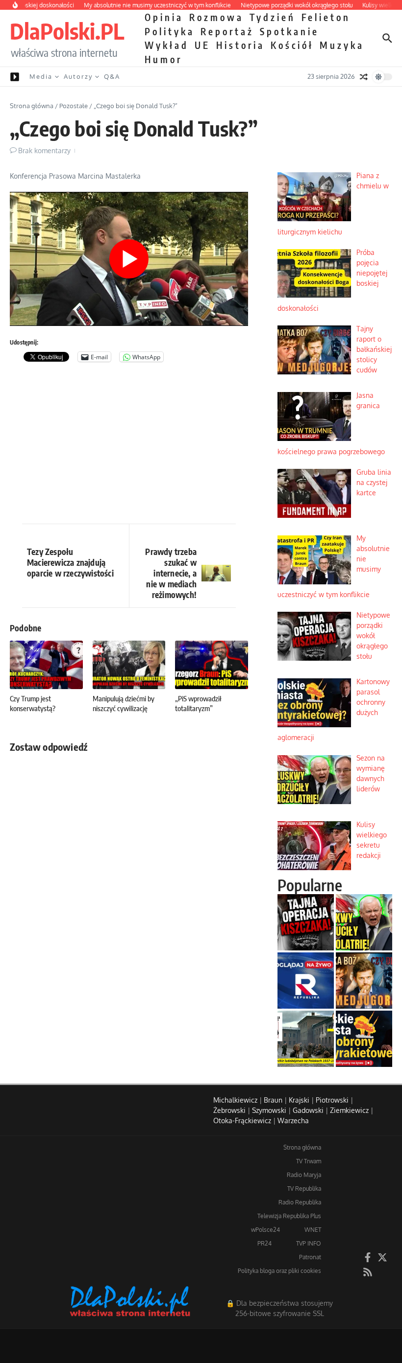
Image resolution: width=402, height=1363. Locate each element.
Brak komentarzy (44, 150)
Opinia (164, 17)
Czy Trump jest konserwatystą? (32, 703)
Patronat (310, 1257)
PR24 (264, 1243)
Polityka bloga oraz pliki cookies (279, 1270)
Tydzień (273, 17)
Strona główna (31, 106)
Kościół (292, 45)
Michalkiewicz (235, 1100)
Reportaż (227, 31)
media (40, 76)
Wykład (167, 45)
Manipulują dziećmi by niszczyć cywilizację (123, 703)
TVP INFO (308, 1243)
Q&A (112, 76)
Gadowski (308, 1110)
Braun (273, 1100)
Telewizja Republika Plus (289, 1216)
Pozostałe (73, 106)
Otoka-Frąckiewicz (242, 1120)
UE (202, 45)
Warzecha (293, 1120)
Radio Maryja (304, 1174)
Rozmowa (216, 17)
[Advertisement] (129, 445)
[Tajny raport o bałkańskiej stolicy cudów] (364, 980)
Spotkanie (289, 31)
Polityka (170, 31)
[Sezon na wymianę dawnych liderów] (364, 922)
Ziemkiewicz (349, 1110)
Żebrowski (229, 1110)
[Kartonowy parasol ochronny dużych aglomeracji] (364, 1039)
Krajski (299, 1100)
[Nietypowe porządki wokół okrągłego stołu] (305, 922)
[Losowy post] (364, 77)
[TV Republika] (305, 980)
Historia (240, 45)
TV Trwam (308, 1161)
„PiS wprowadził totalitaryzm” (198, 703)
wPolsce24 (265, 1229)
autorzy (78, 76)
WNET (312, 1229)
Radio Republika (299, 1202)
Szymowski (269, 1110)
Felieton (326, 17)
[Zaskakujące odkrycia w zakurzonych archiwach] (305, 1039)
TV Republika (304, 1188)
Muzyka (342, 45)
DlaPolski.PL (67, 31)
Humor (163, 59)
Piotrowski (332, 1100)
